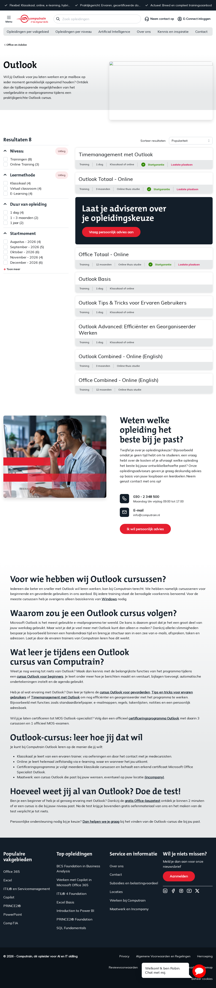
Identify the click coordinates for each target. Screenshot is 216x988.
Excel (7, 880)
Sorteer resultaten (153, 141)
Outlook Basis (95, 279)
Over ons (144, 31)
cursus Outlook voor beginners (40, 676)
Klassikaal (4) (20, 183)
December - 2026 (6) (26, 262)
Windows (109, 599)
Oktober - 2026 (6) (24, 252)
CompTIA (10, 923)
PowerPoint (12, 914)
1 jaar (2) (17, 223)
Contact (201, 31)
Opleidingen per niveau (73, 31)
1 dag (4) (17, 212)
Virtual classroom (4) (26, 188)
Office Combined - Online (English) (118, 380)
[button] (199, 971)
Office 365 (11, 871)
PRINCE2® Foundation (74, 919)
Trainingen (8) (21, 159)
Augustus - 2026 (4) (25, 242)
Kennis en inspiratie (173, 31)
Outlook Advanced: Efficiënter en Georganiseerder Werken (137, 329)
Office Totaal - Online (104, 254)
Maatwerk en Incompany (129, 909)
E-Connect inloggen (197, 19)
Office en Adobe (16, 44)
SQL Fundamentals (71, 928)
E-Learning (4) (21, 193)
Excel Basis (65, 902)
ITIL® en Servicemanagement (26, 889)
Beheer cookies (202, 979)
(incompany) (154, 777)
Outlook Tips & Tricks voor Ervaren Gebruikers (132, 302)
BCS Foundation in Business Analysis (78, 868)
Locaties (116, 892)
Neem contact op (162, 19)
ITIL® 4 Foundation (71, 893)
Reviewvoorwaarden (123, 967)
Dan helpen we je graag (100, 821)
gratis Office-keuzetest (142, 801)
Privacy (124, 956)
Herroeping (205, 956)
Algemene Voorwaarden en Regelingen (163, 956)
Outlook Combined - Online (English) (121, 356)
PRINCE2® (12, 906)
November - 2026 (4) (26, 257)
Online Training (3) (24, 164)
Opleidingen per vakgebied (28, 31)
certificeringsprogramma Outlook (154, 718)
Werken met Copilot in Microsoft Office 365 (74, 882)
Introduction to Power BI (75, 911)
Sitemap (207, 967)
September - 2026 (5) (27, 247)
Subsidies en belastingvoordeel (134, 883)
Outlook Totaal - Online (106, 179)
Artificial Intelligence (114, 31)
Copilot (8, 897)
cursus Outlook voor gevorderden (125, 692)
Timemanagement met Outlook (116, 154)
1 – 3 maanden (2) (24, 218)
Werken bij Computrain (128, 900)
